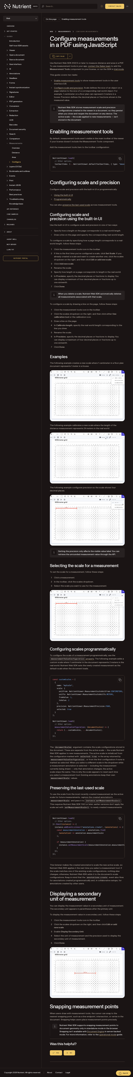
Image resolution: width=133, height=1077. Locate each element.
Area (14, 157)
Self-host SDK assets (18, 45)
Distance (16, 152)
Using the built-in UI (63, 195)
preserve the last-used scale (76, 204)
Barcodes (13, 125)
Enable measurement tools (67, 80)
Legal (68, 1072)
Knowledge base (16, 204)
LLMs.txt (10, 249)
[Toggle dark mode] (101, 6)
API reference (13, 209)
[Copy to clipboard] (120, 158)
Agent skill (12, 239)
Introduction (14, 41)
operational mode (107, 1034)
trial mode (119, 69)
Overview (10, 26)
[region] (87, 162)
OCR (11, 120)
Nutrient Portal (21, 258)
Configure (16, 162)
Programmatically (62, 199)
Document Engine (95, 1031)
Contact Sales (114, 6)
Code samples (12, 214)
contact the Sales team (99, 66)
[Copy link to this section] (46, 131)
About (49, 1072)
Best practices (15, 194)
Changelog (11, 219)
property (72, 658)
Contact (58, 1072)
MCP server (11, 244)
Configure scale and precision (68, 87)
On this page (51, 19)
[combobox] (70, 56)
